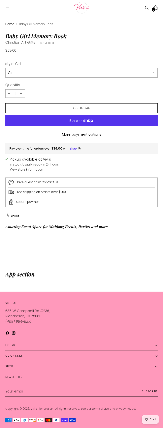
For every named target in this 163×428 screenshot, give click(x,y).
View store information (26, 169)
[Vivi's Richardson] (81, 8)
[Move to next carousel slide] (154, 249)
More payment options (81, 134)
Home (9, 24)
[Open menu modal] (7, 8)
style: (13, 63)
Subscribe (150, 391)
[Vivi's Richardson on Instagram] (14, 333)
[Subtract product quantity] (21, 94)
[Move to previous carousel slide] (145, 249)
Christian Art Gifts (20, 42)
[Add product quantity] (9, 94)
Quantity (12, 85)
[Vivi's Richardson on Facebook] (7, 333)
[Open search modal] (147, 8)
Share (15, 216)
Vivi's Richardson (42, 409)
